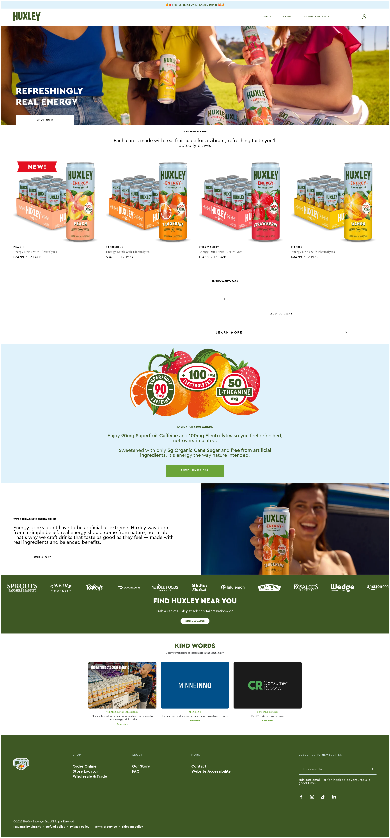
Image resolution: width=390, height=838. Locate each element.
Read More (122, 724)
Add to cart (281, 313)
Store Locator (85, 771)
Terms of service (105, 826)
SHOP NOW (45, 120)
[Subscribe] (374, 769)
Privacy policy (79, 826)
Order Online (85, 766)
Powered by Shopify (27, 826)
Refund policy (55, 826)
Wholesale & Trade (90, 776)
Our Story (42, 557)
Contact (198, 766)
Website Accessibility (211, 771)
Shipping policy (132, 826)
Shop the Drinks (195, 470)
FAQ (136, 771)
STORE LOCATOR (195, 621)
